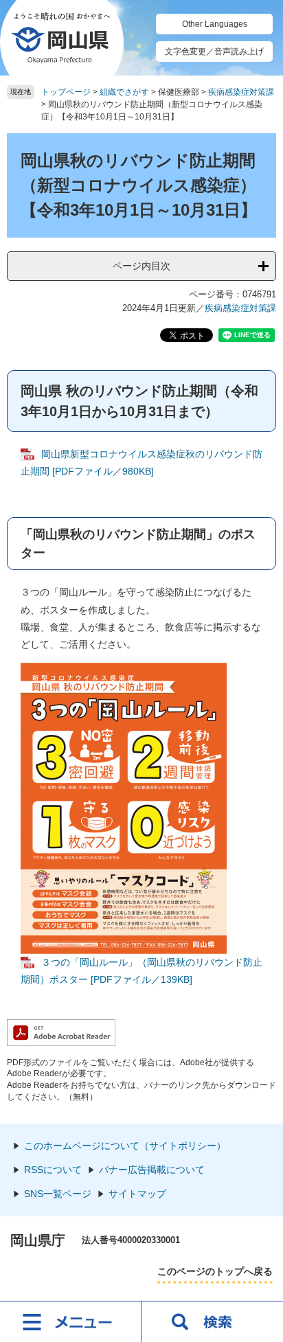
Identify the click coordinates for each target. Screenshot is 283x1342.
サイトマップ (137, 1193)
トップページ (66, 92)
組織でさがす (124, 92)
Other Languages (214, 24)
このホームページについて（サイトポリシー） (125, 1145)
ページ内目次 (141, 265)
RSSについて (53, 1169)
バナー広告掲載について (152, 1169)
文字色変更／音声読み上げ (214, 51)
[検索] (212, 1321)
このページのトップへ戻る (215, 1271)
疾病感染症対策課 (241, 92)
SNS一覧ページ (57, 1193)
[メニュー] (71, 1321)
